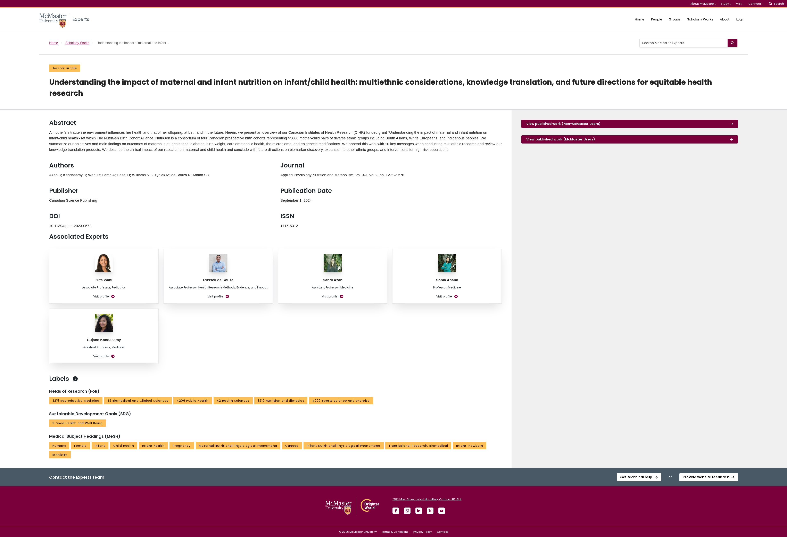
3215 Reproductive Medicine (75, 401)
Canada (291, 446)
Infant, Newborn (469, 446)
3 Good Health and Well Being (77, 423)
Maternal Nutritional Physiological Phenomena (238, 446)
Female (80, 446)
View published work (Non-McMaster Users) (563, 123)
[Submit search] (732, 43)
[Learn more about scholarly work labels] (75, 379)
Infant (100, 446)
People (656, 19)
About (725, 19)
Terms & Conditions (395, 532)
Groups (675, 19)
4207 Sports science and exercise (341, 401)
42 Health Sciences (233, 401)
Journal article (64, 68)
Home (639, 19)
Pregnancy (182, 446)
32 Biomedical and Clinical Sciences (137, 401)
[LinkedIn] (418, 511)
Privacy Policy (422, 532)
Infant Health (153, 446)
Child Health (123, 446)
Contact (442, 532)
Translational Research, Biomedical (418, 446)
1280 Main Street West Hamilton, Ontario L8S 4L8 (427, 499)
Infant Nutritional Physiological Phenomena (343, 446)
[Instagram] (407, 511)
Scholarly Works (700, 19)
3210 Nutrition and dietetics (281, 401)
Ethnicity (59, 455)
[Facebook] (395, 511)
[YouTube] (441, 511)
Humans (59, 446)
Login (740, 19)
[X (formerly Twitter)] (430, 511)
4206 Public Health (192, 401)
